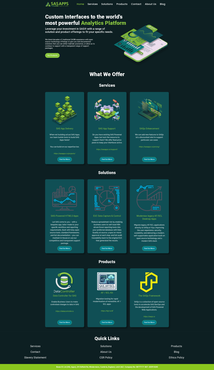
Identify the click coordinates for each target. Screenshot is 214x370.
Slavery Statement (35, 357)
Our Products (52, 55)
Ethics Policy (176, 357)
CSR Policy (106, 357)
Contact (136, 4)
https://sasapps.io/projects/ (64, 153)
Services (93, 4)
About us (150, 4)
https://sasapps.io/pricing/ (149, 147)
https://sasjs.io (149, 317)
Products (122, 4)
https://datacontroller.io (65, 311)
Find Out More (64, 159)
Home (80, 4)
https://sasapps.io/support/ (107, 149)
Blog (162, 4)
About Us (105, 351)
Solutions (107, 4)
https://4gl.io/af (107, 311)
